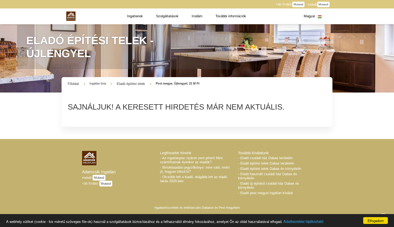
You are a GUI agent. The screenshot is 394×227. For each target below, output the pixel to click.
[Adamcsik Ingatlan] (71, 16)
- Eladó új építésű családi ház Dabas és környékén (268, 186)
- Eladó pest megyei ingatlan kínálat (265, 193)
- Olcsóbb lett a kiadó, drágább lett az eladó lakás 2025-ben (193, 179)
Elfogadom (376, 220)
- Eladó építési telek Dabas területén (266, 163)
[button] (135, 16)
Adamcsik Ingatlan (99, 172)
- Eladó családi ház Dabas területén (265, 158)
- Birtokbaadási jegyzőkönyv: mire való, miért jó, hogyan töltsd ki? (195, 170)
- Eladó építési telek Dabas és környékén (269, 169)
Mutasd (298, 4)
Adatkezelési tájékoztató (303, 221)
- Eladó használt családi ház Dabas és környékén (267, 176)
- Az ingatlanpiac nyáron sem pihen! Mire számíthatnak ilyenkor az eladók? (191, 160)
